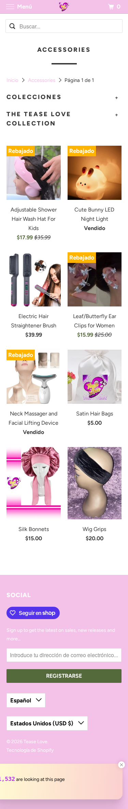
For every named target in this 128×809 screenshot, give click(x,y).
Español (21, 700)
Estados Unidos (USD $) (42, 723)
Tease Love (35, 742)
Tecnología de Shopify (30, 750)
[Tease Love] (64, 6)
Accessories (42, 80)
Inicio (13, 80)
